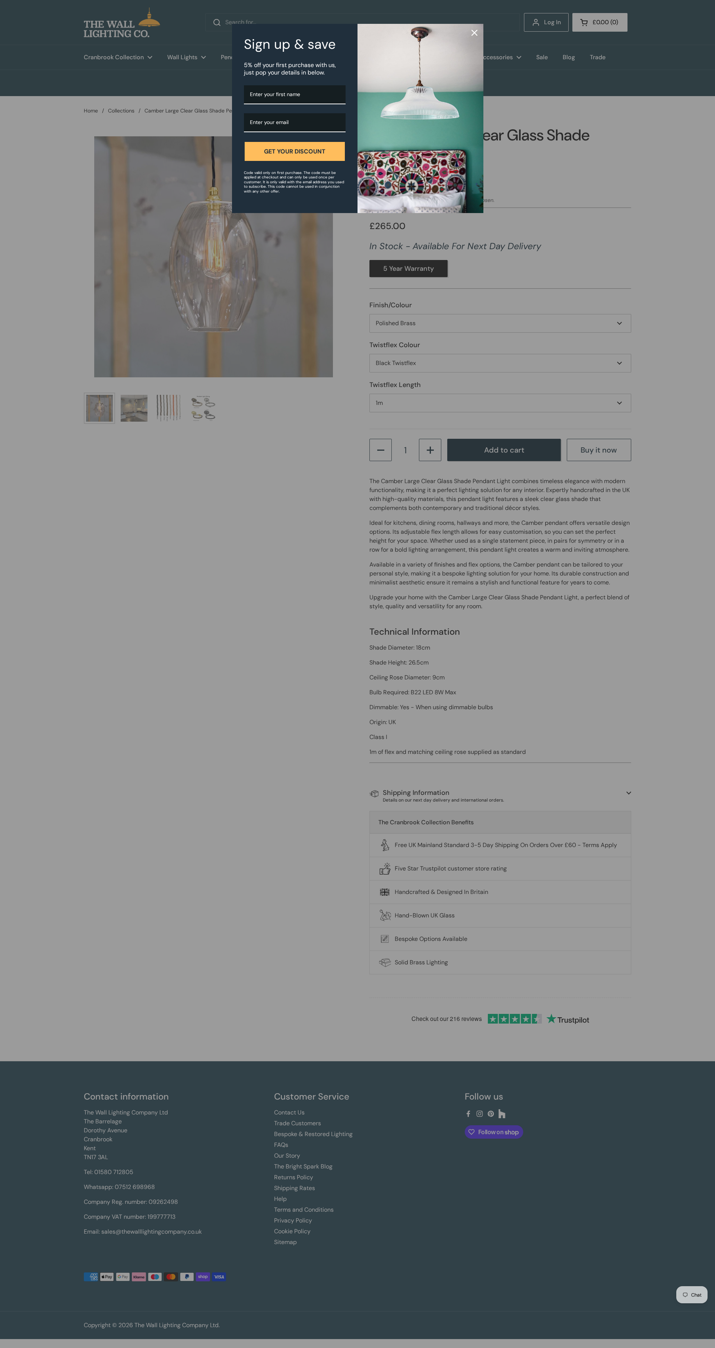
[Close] (474, 33)
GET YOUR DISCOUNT (294, 151)
